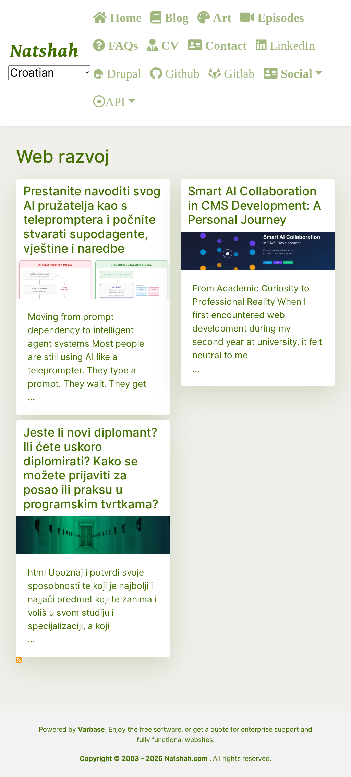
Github (180, 73)
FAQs (121, 45)
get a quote (211, 729)
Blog (175, 17)
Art (220, 17)
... (31, 397)
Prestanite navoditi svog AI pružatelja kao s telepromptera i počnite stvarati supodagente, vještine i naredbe (91, 219)
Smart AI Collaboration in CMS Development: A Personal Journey (254, 205)
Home (124, 17)
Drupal (122, 73)
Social (295, 73)
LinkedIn (291, 45)
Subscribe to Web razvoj (20, 664)
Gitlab (238, 73)
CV (168, 45)
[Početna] (44, 50)
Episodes (279, 17)
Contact (224, 45)
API (115, 101)
